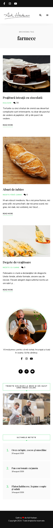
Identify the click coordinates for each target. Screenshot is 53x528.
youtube (15, 3)
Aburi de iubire (13, 189)
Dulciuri (7, 103)
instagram (10, 3)
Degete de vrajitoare (17, 262)
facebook (4, 3)
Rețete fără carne (12, 195)
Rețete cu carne (11, 267)
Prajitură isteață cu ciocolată (22, 97)
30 (17, 103)
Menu (47, 15)
